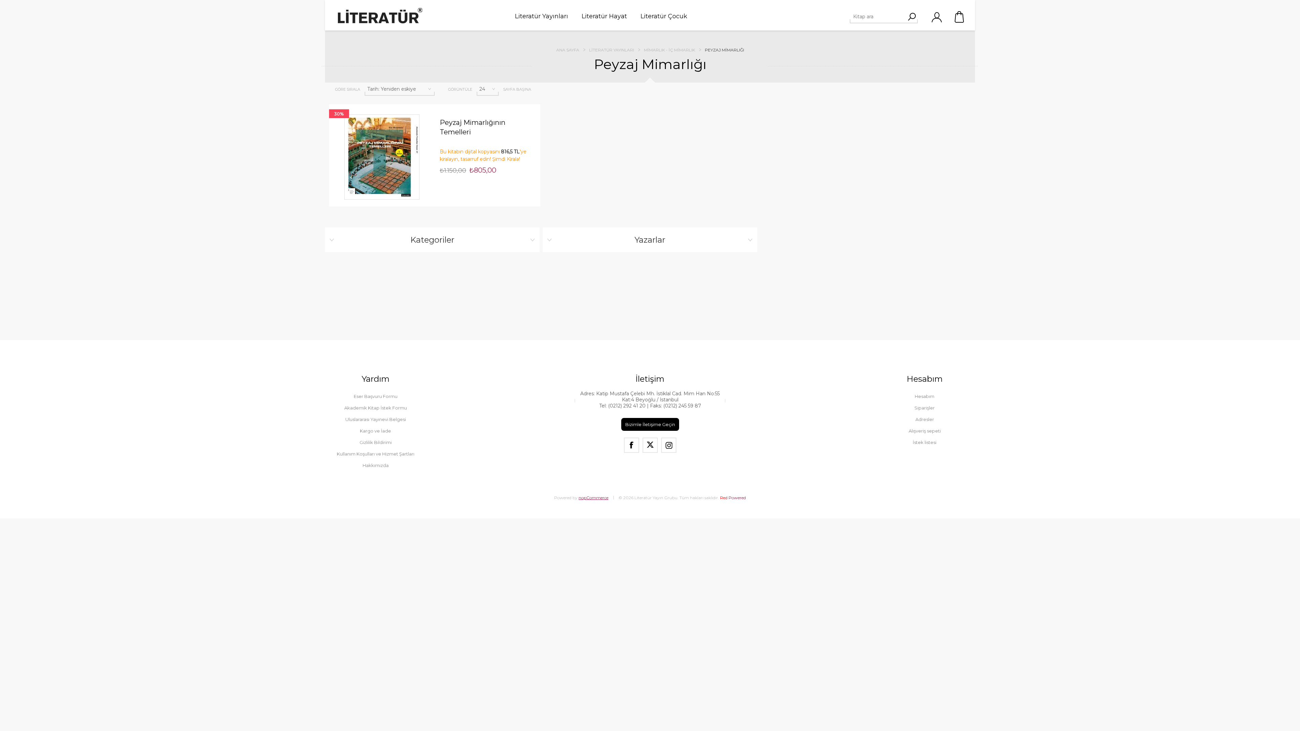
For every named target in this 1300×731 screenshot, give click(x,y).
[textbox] (881, 16)
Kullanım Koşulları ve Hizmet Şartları (375, 454)
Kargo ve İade (375, 431)
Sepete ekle (370, 104)
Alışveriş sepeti (960, 17)
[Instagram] (668, 445)
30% (339, 113)
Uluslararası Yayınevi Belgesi (375, 419)
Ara (912, 16)
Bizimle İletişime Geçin (650, 424)
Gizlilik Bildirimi (376, 442)
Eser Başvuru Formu (375, 396)
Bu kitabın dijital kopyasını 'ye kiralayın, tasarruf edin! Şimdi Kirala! (483, 155)
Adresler (924, 419)
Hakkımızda (376, 465)
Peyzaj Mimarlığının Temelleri (472, 127)
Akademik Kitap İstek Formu (375, 408)
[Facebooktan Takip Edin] (631, 445)
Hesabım (924, 396)
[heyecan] (650, 445)
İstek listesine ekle (393, 104)
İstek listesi (924, 442)
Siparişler (924, 408)
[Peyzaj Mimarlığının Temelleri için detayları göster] (382, 157)
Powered (733, 497)
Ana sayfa (567, 49)
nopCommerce (593, 497)
